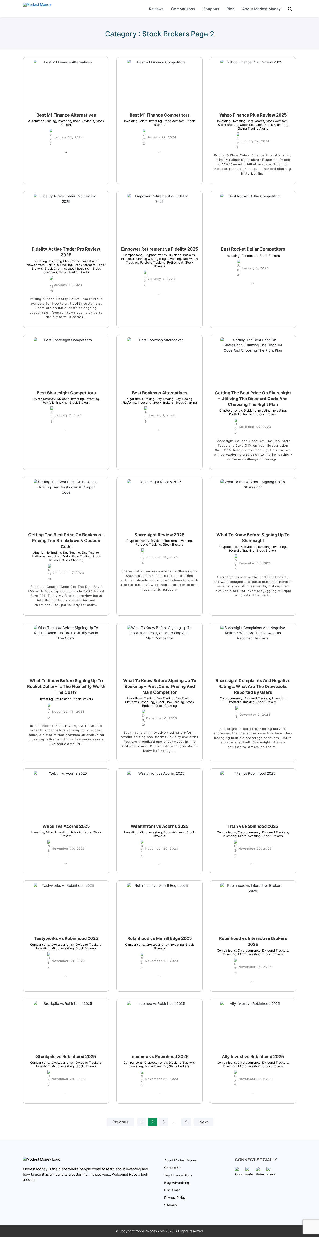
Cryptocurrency (154, 255)
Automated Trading (42, 121)
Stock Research (250, 125)
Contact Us (172, 1168)
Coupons (211, 9)
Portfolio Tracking (58, 265)
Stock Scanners (275, 125)
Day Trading (164, 399)
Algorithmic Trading (141, 399)
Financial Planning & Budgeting (158, 257)
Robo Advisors (82, 121)
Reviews (156, 9)
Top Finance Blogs (178, 1175)
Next (203, 1122)
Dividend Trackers (181, 255)
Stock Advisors (276, 121)
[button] (290, 9)
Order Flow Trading (76, 556)
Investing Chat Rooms (247, 121)
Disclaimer (172, 1190)
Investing (63, 121)
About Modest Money (261, 9)
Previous (120, 1122)
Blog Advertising (176, 1183)
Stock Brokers (269, 256)
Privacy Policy (175, 1197)
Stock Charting (54, 268)
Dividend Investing (69, 399)
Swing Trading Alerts (263, 126)
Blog (231, 9)
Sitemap (170, 1205)
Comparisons (183, 9)
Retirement (174, 262)
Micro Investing (150, 121)
